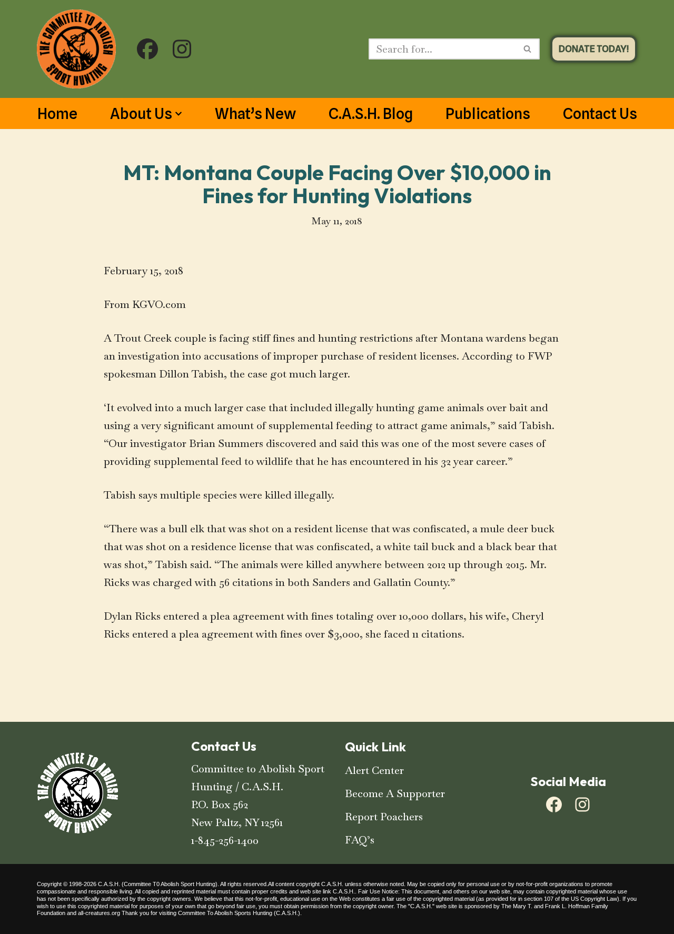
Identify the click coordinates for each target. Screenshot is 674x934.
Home (57, 114)
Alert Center (374, 770)
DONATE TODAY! (594, 48)
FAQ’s (359, 840)
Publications (487, 114)
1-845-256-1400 (225, 840)
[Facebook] (553, 804)
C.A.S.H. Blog (371, 114)
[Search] (528, 48)
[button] (178, 113)
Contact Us (600, 114)
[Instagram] (582, 804)
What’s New (255, 114)
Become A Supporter (395, 793)
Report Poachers (384, 816)
